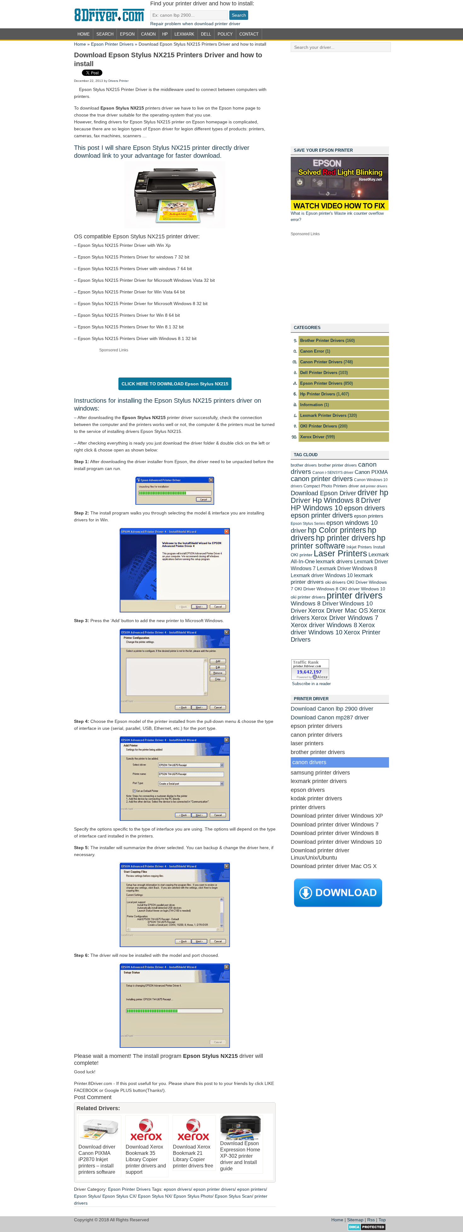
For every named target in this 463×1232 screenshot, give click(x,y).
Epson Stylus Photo (193, 1196)
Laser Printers (340, 553)
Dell (206, 34)
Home (83, 34)
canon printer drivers (322, 479)
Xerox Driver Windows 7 (344, 617)
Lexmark (184, 34)
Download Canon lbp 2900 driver (332, 709)
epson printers (251, 1189)
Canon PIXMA (371, 472)
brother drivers (304, 465)
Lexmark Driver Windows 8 (347, 568)
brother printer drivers (337, 465)
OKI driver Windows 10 (362, 588)
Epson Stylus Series (308, 523)
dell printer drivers (373, 486)
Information (311, 404)
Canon (148, 34)
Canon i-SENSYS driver (332, 472)
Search (104, 34)
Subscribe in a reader (311, 683)
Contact (249, 34)
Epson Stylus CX (118, 1196)
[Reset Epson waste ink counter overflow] (339, 209)
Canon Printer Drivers (321, 362)
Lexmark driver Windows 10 (322, 575)
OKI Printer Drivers (318, 426)
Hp (165, 34)
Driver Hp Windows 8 (325, 500)
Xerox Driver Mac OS (338, 610)
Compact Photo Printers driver (331, 486)
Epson (127, 34)
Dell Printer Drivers (318, 372)
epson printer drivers (214, 1189)
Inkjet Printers (359, 547)
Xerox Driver (312, 436)
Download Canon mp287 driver (330, 717)
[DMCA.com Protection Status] (367, 1229)
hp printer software (338, 541)
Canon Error (312, 351)
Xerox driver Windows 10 (333, 628)
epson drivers (177, 1189)
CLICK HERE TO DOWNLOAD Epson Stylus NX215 (175, 383)
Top (382, 1219)
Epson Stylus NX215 (183, 400)
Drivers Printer (118, 80)
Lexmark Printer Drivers (323, 415)
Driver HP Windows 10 (336, 504)
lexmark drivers (334, 562)
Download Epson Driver (323, 493)
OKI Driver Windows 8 (316, 588)
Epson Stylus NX (154, 1196)
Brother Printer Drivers (322, 340)
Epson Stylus (87, 1196)
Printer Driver (112, 14)
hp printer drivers (345, 537)
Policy (225, 34)
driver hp (372, 492)
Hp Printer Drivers (317, 394)
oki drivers (335, 582)
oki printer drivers (308, 596)
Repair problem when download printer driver (195, 23)
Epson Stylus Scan (233, 1196)
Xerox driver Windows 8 (324, 624)
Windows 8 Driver (314, 603)
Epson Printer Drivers (112, 44)
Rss (371, 1219)
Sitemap (355, 1219)
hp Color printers (337, 529)
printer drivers (355, 595)
